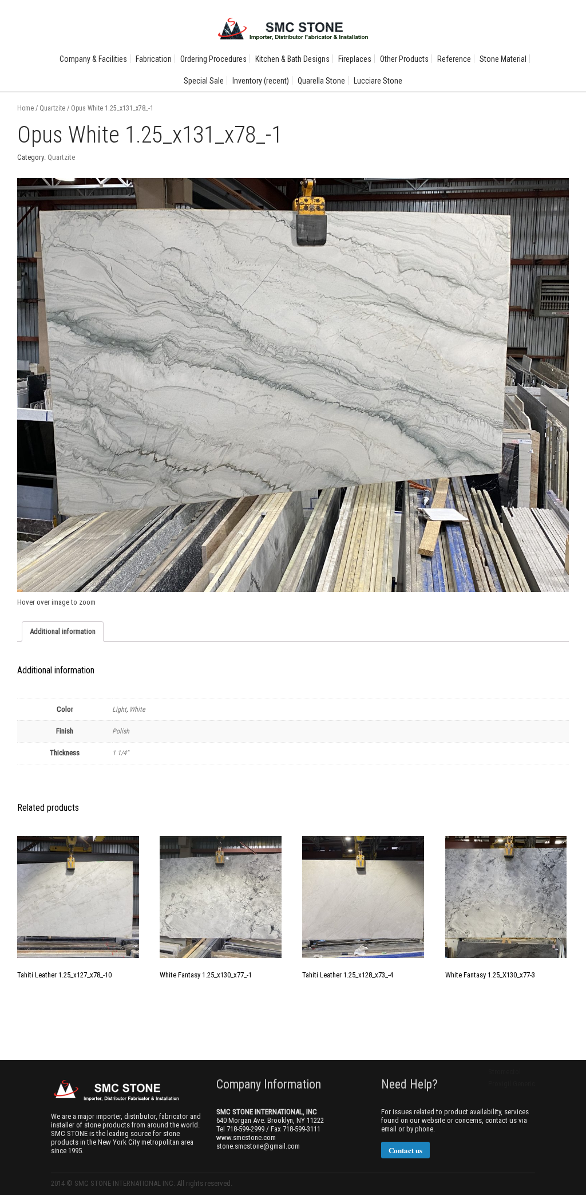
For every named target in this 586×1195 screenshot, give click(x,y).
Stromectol (504, 1071)
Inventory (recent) (260, 80)
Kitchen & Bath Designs (292, 59)
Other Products (404, 59)
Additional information (63, 631)
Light (119, 709)
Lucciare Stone (378, 80)
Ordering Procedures (213, 59)
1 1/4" (120, 753)
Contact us (405, 1150)
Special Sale (204, 80)
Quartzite (52, 108)
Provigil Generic (511, 1083)
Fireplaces (354, 59)
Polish (120, 731)
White (137, 709)
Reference (454, 59)
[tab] (63, 631)
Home (25, 108)
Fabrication (154, 59)
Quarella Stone (321, 80)
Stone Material (503, 59)
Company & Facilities (93, 59)
